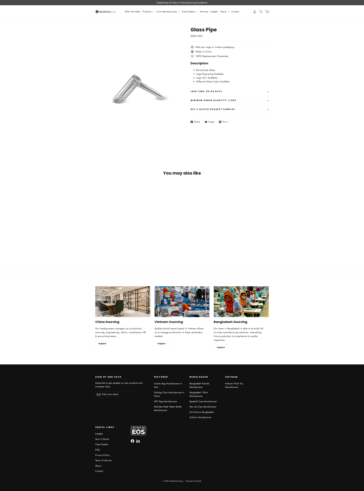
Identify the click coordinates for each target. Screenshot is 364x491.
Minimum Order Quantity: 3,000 (213, 100)
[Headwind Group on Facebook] (132, 441)
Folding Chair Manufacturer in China (169, 394)
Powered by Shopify (193, 481)
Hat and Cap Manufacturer (203, 406)
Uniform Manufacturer (201, 417)
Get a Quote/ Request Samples (213, 109)
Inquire (102, 343)
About (223, 11)
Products (147, 11)
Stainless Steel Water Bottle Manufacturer (168, 408)
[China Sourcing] (122, 301)
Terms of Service (103, 460)
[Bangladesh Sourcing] (241, 301)
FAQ (97, 449)
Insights (214, 11)
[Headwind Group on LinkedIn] (138, 441)
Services (204, 11)
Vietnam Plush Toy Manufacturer (234, 385)
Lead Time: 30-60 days (206, 91)
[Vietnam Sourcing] (182, 301)
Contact (235, 11)
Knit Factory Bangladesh (202, 412)
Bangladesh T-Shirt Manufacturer (199, 394)
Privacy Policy (102, 455)
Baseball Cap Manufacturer (203, 401)
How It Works (102, 439)
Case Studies (189, 11)
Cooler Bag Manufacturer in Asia (168, 385)
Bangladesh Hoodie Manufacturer (199, 385)
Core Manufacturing (166, 11)
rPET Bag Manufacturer (165, 401)
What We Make (132, 11)
